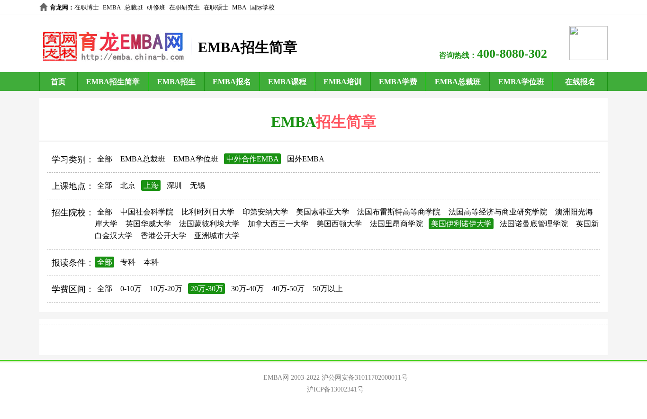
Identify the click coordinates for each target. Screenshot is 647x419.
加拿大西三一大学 (278, 224)
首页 (58, 82)
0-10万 (131, 289)
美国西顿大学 (339, 224)
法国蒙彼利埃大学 (209, 224)
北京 (127, 185)
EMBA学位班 (521, 82)
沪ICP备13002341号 (335, 389)
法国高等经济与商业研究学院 (498, 212)
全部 (104, 159)
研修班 (156, 7)
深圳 (174, 185)
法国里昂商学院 (396, 224)
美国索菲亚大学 (322, 212)
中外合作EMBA (252, 159)
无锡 (197, 185)
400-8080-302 (512, 54)
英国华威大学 (148, 224)
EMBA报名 (232, 82)
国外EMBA (305, 159)
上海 (151, 185)
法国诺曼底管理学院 (534, 224)
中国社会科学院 (146, 212)
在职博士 (86, 7)
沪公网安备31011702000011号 (365, 377)
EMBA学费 (398, 82)
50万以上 (328, 289)
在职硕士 (216, 7)
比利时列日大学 (207, 212)
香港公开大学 (163, 236)
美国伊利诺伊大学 (461, 224)
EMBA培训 (343, 82)
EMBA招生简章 (113, 82)
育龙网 (59, 7)
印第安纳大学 (265, 212)
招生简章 (346, 121)
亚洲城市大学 (217, 236)
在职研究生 (184, 7)
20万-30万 (206, 289)
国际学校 (262, 7)
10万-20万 (166, 289)
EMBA (112, 7)
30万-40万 (247, 289)
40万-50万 (288, 289)
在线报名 (580, 82)
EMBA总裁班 (458, 82)
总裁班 (134, 7)
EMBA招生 (176, 82)
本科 (151, 262)
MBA (239, 7)
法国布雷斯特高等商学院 (398, 212)
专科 (127, 262)
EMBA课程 (287, 82)
